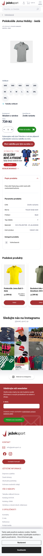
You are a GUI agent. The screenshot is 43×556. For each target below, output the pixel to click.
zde (30, 537)
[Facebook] (4, 454)
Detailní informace (9, 168)
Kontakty (5, 515)
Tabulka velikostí (11, 104)
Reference (5, 522)
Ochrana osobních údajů (11, 484)
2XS (34, 85)
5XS (12, 85)
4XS (20, 85)
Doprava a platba (8, 474)
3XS (27, 85)
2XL (34, 92)
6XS (5, 85)
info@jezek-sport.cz (14, 447)
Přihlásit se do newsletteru (14, 420)
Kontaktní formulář (14, 461)
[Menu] (40, 3)
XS (5, 92)
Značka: (6, 28)
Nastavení (21, 543)
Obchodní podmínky (9, 481)
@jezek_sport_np (21, 321)
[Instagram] (10, 454)
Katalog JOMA (7, 501)
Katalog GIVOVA (8, 498)
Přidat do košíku (24, 130)
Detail (14, 302)
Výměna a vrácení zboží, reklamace (14, 505)
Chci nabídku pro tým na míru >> (18, 144)
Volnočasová (14, 242)
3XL (5, 98)
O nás (4, 518)
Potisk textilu (6, 525)
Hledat (38, 9)
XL (28, 92)
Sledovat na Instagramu (23, 377)
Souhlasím (21, 550)
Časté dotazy (7, 477)
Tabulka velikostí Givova (10, 494)
